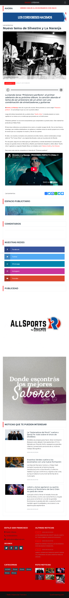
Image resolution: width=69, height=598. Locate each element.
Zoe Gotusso (56, 146)
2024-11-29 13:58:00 (23, 83)
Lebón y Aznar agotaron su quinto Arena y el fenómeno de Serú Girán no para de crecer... (49, 555)
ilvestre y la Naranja (12, 107)
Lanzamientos (10, 83)
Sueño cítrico (38, 114)
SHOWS (7, 569)
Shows (15, 569)
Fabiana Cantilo (46, 146)
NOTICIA (38, 532)
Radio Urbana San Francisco (17, 595)
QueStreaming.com (57, 595)
